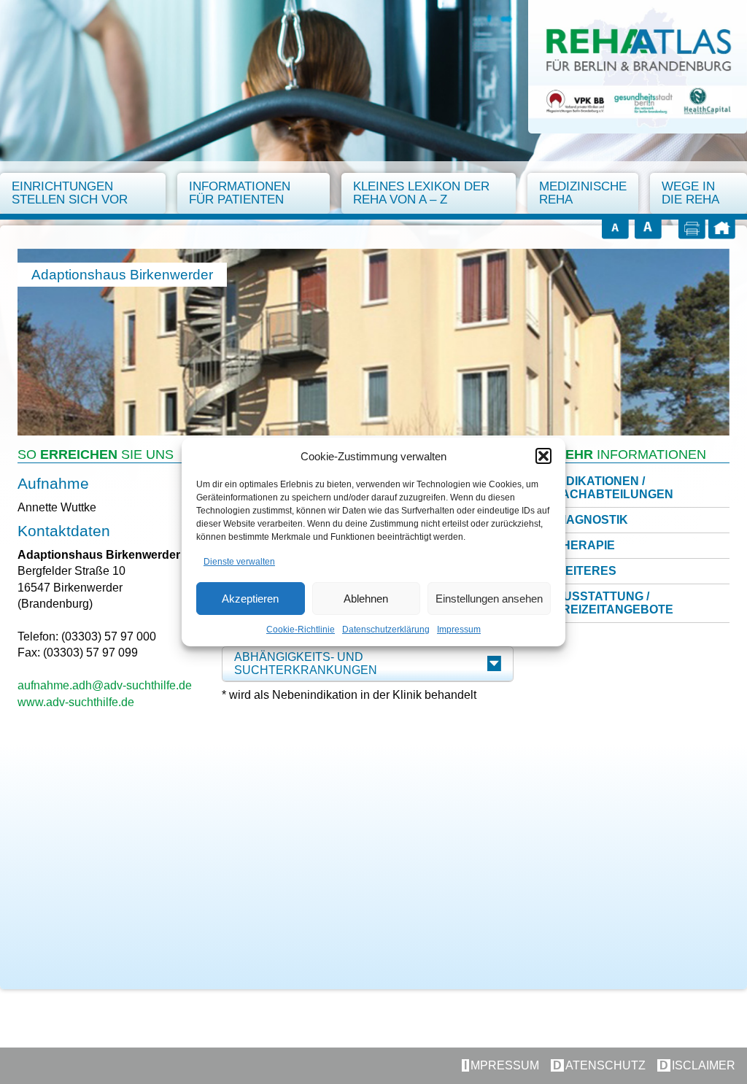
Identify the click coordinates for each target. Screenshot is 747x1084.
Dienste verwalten (239, 562)
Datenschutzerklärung (386, 629)
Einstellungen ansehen (489, 598)
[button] (543, 456)
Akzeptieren (250, 598)
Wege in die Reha (690, 192)
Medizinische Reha (583, 192)
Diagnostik (591, 520)
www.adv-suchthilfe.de (76, 702)
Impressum (459, 629)
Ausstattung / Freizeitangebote (613, 603)
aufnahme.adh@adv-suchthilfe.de (105, 685)
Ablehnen (366, 598)
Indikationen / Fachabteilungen (613, 487)
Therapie (584, 545)
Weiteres (585, 571)
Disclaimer (697, 1065)
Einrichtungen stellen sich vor (70, 192)
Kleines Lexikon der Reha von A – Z (421, 192)
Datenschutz (599, 1065)
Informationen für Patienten (239, 192)
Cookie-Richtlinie (300, 629)
